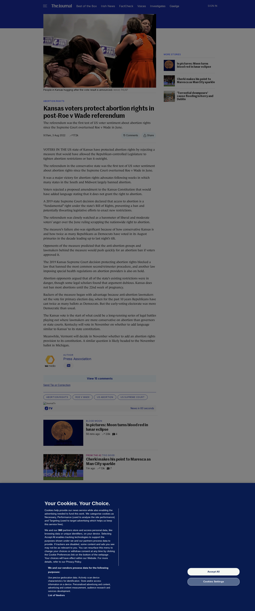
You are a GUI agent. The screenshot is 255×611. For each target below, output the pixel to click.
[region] (127, 547)
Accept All (213, 571)
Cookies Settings (213, 581)
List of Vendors (56, 595)
